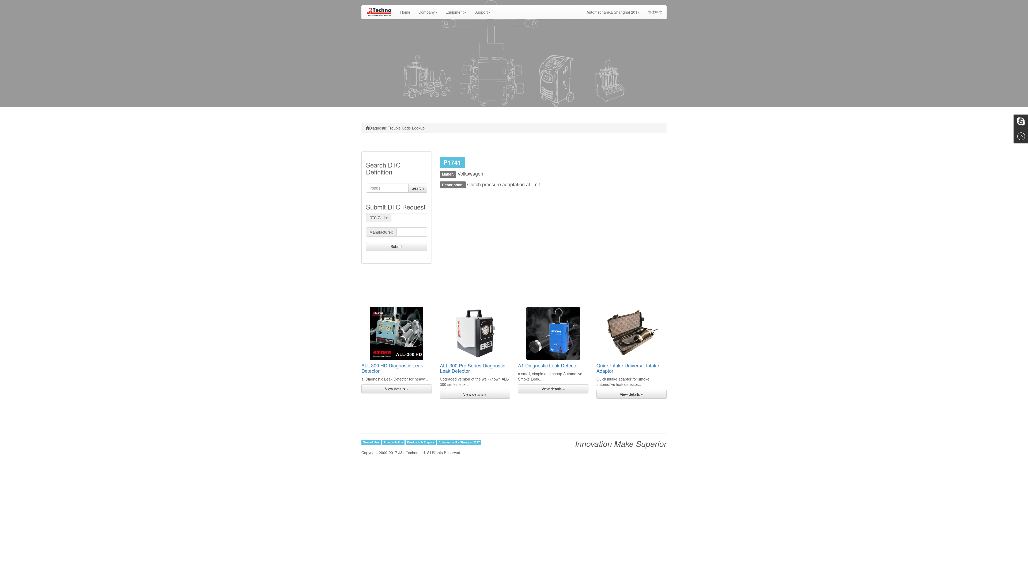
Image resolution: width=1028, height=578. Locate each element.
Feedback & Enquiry (420, 442)
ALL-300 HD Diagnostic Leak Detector (392, 368)
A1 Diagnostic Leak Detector (548, 365)
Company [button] (426, 12)
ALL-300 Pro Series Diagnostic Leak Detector (472, 368)
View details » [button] (396, 388)
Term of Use (371, 442)
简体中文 (655, 12)
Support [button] (481, 12)
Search (418, 188)
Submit (396, 246)
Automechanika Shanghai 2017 (613, 12)
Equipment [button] (454, 12)
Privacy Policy (393, 442)
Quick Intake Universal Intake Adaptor (627, 368)
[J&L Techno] (378, 12)
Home (407, 12)
